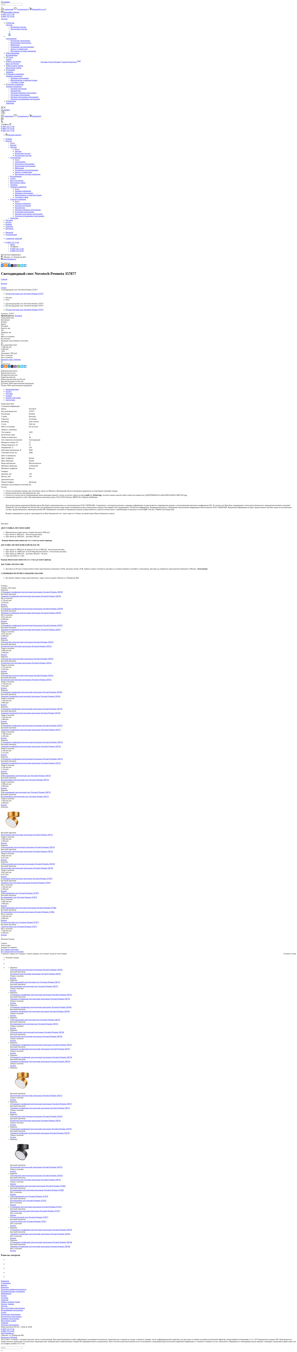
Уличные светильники (10, 1325)
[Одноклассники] (5, 265)
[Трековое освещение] (23, 74)
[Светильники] (23, 34)
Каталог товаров (7, 1304)
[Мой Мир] (8, 265)
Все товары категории (10, 949)
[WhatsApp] (18, 265)
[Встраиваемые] (23, 53)
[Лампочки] (23, 101)
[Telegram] (25, 265)
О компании (6, 1283)
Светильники (20, 162)
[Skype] (21, 265)
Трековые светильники (10, 1319)
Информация (6, 1294)
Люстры (18, 151)
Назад (12, 143)
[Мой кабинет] (2, 119)
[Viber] (15, 265)
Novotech (18, 316)
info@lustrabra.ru (9, 259)
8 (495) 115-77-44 (7, 14)
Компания (5, 1281)
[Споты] (23, 57)
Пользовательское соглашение (13, 1291)
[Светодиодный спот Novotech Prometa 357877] (25, 294)
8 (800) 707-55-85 (7, 16)
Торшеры (4, 1323)
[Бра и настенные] (23, 62)
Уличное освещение (23, 203)
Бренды (4, 1285)
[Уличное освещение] (23, 84)
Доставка (4, 1298)
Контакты (5, 1287)
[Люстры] (23, 23)
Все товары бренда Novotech (12, 952)
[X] (12, 265)
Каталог (13, 145)
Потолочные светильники (11, 1316)
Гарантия (4, 1300)
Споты (3, 1312)
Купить (4, 605)
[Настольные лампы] (23, 66)
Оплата (4, 1296)
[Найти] (2, 1350)
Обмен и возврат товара (10, 1302)
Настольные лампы (8, 1321)
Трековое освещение (23, 191)
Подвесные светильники (11, 1314)
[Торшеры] (23, 70)
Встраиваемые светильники (12, 1310)
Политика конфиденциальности (13, 1289)
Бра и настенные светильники (13, 1308)
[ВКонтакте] (2, 265)
